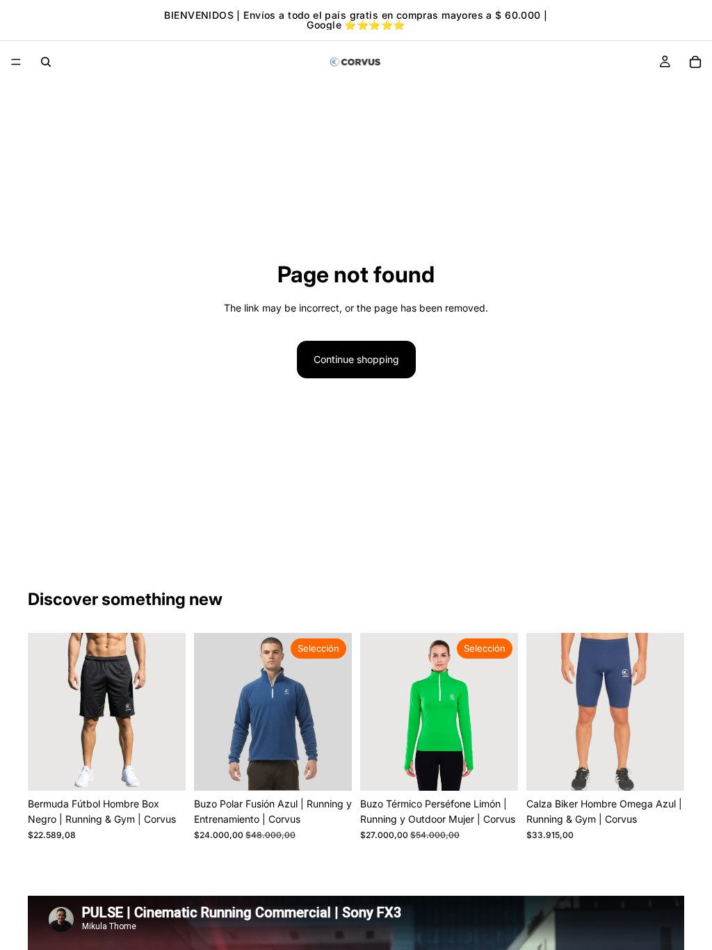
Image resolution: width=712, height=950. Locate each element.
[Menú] (16, 62)
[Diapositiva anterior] (43, 712)
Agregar (176, 769)
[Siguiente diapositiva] (170, 712)
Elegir (342, 769)
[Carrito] (695, 62)
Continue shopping (356, 359)
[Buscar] (46, 62)
